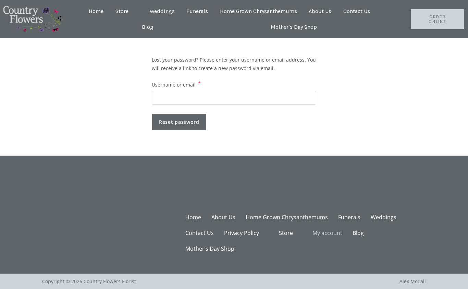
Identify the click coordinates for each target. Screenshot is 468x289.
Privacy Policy (241, 233)
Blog (147, 27)
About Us (320, 11)
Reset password (179, 122)
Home (96, 11)
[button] (127, 11)
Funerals (197, 11)
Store (121, 11)
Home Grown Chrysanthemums (258, 11)
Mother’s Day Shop (294, 27)
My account (327, 233)
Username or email (176, 84)
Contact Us (356, 11)
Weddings (162, 11)
